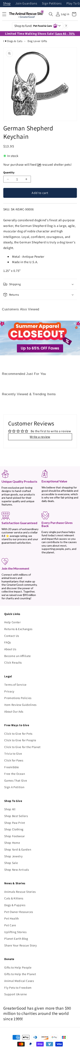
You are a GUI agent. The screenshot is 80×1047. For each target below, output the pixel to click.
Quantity (9, 172)
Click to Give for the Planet (22, 747)
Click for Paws (13, 760)
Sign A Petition (14, 787)
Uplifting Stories (15, 932)
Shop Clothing (13, 829)
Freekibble (11, 767)
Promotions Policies (17, 698)
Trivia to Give (13, 753)
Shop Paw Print (14, 823)
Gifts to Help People (17, 967)
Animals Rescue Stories (20, 892)
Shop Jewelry (13, 856)
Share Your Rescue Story (20, 945)
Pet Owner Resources (18, 912)
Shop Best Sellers (16, 816)
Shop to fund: (33, 26)
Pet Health (11, 918)
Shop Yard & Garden (17, 849)
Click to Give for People (20, 740)
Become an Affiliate (17, 656)
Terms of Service (15, 684)
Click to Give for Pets (18, 733)
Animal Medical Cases (19, 981)
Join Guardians (26, 3)
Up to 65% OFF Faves (40, 348)
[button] (51, 14)
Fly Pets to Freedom (18, 987)
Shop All (9, 809)
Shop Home (12, 843)
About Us (10, 649)
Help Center (12, 622)
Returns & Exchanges (18, 629)
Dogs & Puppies (14, 905)
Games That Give (15, 780)
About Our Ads (13, 711)
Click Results (13, 662)
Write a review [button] (40, 437)
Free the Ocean (14, 774)
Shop (7, 3)
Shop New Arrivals (16, 869)
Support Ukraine (15, 994)
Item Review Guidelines (20, 705)
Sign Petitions (52, 3)
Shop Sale (11, 863)
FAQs (7, 642)
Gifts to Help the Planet (20, 974)
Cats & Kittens (13, 898)
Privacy (9, 691)
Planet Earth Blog (16, 938)
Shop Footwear (14, 836)
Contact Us (11, 636)
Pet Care (10, 925)
